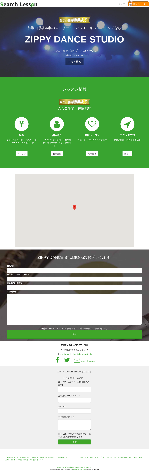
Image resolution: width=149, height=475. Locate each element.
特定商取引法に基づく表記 (127, 457)
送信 (74, 334)
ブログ (40, 460)
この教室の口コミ (66, 417)
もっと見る (74, 61)
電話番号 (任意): (14, 283)
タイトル (62, 406)
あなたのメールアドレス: (18, 274)
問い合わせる (138, 4)
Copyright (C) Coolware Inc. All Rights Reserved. (74, 467)
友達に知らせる (88, 361)
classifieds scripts (79, 469)
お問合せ (21, 154)
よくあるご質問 (82, 457)
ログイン (122, 4)
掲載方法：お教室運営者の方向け (44, 457)
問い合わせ (34, 460)
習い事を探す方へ (23, 457)
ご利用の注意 (10, 457)
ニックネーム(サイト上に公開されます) (73, 383)
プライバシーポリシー (108, 457)
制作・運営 (94, 457)
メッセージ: (12, 291)
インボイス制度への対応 (19, 460)
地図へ (127, 154)
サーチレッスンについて (66, 457)
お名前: (10, 266)
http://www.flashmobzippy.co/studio (76, 354)
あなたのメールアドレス (69, 395)
